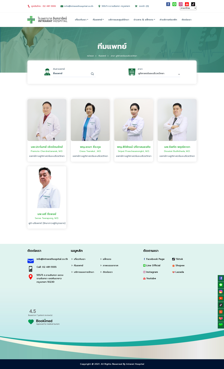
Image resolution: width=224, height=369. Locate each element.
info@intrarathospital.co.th (51, 259)
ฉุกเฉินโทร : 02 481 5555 (43, 6)
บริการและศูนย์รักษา (118, 19)
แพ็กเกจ (106, 259)
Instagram (152, 272)
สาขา (140, 69)
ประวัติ (47, 135)
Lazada (179, 272)
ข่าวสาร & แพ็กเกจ (143, 19)
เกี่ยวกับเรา (80, 19)
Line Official (153, 265)
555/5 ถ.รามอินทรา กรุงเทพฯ (116, 6)
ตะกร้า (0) (143, 6)
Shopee (180, 265)
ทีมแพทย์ (97, 19)
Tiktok (179, 259)
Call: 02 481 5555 (47, 267)
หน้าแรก (90, 55)
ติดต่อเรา (186, 19)
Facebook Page (155, 259)
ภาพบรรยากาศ (110, 265)
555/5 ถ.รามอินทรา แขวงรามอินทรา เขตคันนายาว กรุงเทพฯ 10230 (50, 278)
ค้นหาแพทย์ (59, 69)
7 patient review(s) (44, 315)
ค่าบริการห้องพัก (168, 19)
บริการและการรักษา (83, 272)
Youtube (151, 278)
